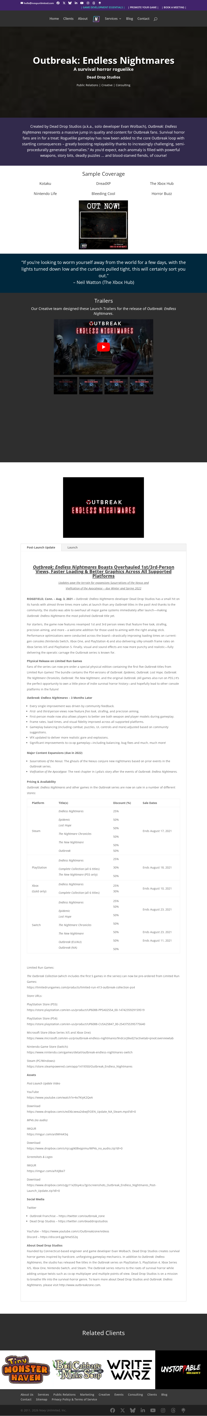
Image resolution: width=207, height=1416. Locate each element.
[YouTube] (82, 3)
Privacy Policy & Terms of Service (74, 1399)
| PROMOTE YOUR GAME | (143, 7)
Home (54, 19)
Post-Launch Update (41, 547)
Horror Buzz (162, 193)
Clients (68, 19)
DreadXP (103, 183)
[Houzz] (94, 3)
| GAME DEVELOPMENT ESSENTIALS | (103, 7)
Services (111, 19)
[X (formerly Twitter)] (64, 3)
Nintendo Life (45, 193)
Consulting (135, 1394)
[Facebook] (58, 3)
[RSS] (100, 3)
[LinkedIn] (76, 3)
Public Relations (64, 1394)
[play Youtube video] (103, 347)
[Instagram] (88, 3)
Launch (73, 547)
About (83, 19)
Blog (129, 19)
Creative (104, 1394)
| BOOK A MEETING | (174, 7)
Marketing (87, 1394)
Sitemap (41, 1399)
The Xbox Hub (162, 183)
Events (119, 1394)
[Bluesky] (70, 3)
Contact (143, 19)
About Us (27, 1394)
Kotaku (45, 183)
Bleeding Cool (103, 193)
